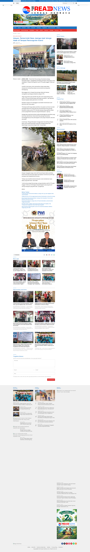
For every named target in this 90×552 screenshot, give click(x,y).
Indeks (17, 3)
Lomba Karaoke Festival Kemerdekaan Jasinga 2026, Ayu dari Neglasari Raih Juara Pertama (38, 194)
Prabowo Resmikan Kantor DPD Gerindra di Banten (68, 120)
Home (15, 27)
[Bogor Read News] (45, 9)
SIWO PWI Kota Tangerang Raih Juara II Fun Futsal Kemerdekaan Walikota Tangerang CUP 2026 (37, 207)
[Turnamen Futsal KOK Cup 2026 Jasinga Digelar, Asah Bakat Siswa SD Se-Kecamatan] (61, 87)
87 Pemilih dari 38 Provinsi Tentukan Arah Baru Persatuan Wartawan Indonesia (46, 421)
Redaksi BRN (18, 42)
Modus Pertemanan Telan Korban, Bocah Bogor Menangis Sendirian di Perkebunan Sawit (66, 167)
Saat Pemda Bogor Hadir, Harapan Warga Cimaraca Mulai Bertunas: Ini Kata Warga (46, 404)
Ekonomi (46, 30)
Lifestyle (51, 30)
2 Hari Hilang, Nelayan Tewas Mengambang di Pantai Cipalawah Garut (68, 111)
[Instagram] (69, 544)
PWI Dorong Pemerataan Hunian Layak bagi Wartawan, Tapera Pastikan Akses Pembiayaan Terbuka (66, 497)
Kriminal (23, 27)
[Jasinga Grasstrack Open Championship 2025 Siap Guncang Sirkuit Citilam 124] (60, 181)
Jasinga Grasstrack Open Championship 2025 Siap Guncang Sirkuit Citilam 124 (69, 181)
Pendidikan (32, 30)
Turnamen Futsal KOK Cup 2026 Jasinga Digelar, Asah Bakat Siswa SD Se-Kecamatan (61, 92)
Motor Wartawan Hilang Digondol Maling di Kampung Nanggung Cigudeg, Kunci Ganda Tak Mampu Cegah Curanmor (66, 149)
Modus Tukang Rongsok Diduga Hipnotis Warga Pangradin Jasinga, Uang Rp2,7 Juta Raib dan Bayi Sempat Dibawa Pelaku (66, 145)
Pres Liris (56, 30)
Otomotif (33, 27)
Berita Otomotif (51, 27)
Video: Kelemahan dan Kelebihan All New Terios (68, 124)
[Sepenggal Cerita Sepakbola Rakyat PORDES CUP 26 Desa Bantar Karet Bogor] (67, 75)
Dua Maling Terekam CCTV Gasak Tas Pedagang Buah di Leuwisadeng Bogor (67, 154)
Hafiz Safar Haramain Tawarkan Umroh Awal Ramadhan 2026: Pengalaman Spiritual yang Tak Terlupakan (46, 413)
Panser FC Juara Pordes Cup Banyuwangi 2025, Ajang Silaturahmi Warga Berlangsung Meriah (72, 92)
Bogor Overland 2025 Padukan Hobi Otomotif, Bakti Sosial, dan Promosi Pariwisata (66, 489)
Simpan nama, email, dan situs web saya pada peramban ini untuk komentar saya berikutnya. (32, 376)
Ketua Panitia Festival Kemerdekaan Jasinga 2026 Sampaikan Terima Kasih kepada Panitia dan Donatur (37, 199)
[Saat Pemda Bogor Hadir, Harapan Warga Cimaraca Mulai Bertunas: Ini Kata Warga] (45, 395)
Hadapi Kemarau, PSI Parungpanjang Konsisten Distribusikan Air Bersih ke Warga (38, 196)
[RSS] (76, 544)
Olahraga (39, 27)
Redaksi (48, 547)
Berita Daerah (17, 30)
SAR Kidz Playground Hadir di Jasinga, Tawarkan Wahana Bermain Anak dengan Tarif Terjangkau (66, 493)
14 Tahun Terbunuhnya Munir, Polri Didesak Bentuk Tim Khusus (66, 116)
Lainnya (58, 27)
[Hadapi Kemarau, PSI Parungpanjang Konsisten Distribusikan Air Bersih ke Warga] (34, 263)
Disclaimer (61, 547)
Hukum (41, 30)
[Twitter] (65, 544)
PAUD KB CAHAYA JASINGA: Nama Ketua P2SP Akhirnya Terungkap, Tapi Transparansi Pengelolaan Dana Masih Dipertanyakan (36, 204)
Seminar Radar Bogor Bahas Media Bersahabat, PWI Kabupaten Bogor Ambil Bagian (46, 417)
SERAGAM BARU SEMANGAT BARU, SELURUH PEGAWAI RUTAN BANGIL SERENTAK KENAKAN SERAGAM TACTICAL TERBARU (68, 107)
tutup (11, 5)
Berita (19, 27)
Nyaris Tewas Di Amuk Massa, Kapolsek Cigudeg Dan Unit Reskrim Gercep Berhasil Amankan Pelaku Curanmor (67, 163)
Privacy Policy (54, 547)
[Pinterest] (67, 544)
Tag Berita (44, 27)
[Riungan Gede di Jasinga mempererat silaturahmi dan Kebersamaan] (23, 427)
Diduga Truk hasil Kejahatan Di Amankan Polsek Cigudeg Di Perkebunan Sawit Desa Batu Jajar (66, 158)
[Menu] (14, 3)
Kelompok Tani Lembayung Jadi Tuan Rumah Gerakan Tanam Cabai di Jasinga (66, 484)
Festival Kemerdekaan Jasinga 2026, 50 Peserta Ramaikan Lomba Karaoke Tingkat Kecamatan (68, 0)
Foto (61, 30)
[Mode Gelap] (76, 3)
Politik (28, 27)
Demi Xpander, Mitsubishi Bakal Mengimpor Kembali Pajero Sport (70, 187)
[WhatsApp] (74, 544)
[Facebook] (62, 544)
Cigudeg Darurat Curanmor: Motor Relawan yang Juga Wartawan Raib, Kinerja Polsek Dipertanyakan (26, 423)
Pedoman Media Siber (41, 547)
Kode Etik (33, 547)
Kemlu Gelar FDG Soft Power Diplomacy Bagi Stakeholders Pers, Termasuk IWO (46, 408)
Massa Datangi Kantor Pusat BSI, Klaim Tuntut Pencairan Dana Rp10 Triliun (66, 502)
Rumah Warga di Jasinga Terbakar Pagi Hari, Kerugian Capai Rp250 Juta (66, 506)
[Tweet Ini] (47, 255)
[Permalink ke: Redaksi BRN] (14, 43)
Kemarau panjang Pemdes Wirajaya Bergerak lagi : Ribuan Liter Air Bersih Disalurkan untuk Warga (25, 408)
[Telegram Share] (52, 255)
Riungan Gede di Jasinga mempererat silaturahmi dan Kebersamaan (26, 431)
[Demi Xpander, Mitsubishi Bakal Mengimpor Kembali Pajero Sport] (60, 187)
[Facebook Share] (44, 255)
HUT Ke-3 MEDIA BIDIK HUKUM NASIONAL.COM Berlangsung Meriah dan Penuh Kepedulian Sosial (26, 439)
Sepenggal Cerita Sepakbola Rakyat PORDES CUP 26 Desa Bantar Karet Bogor (66, 83)
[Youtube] (71, 544)
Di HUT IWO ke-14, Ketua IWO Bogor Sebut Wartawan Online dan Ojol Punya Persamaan (26, 414)
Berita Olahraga (24, 30)
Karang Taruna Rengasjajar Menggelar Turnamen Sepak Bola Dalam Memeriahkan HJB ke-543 (46, 426)
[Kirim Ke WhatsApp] (54, 255)
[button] (74, 3)
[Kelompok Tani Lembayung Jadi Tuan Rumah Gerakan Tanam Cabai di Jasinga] (67, 435)
